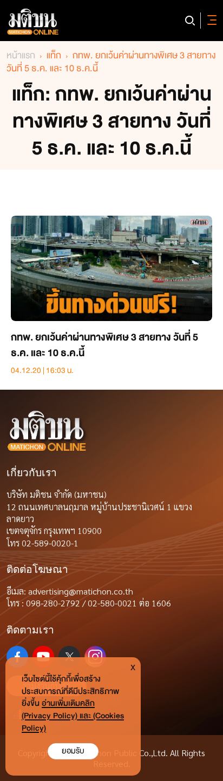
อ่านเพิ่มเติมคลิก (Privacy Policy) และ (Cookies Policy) (73, 716)
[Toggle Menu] (210, 20)
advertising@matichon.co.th (80, 591)
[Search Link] (190, 20)
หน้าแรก (20, 55)
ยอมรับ (73, 751)
